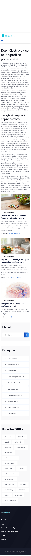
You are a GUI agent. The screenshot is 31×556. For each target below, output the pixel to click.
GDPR (3, 535)
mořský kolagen (10, 463)
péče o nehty (21, 447)
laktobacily (18, 442)
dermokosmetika (10, 500)
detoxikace (8, 453)
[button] (2, 40)
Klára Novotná (9, 212)
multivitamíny (9, 490)
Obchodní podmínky (8, 528)
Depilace (12, 414)
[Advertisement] (15, 16)
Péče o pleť (13, 358)
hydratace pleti (9, 484)
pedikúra (23, 484)
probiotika (21, 437)
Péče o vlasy (13, 407)
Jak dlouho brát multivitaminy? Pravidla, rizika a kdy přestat (14, 217)
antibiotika (18, 495)
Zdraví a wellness (15, 395)
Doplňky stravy (14, 383)
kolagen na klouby (10, 458)
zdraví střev (22, 490)
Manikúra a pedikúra (16, 377)
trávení (7, 495)
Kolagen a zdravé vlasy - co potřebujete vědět (12, 305)
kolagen (21, 468)
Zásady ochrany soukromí (10, 532)
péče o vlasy (9, 468)
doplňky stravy (9, 479)
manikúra (8, 447)
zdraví (7, 442)
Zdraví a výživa (14, 364)
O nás (3, 524)
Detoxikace (13, 389)
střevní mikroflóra (10, 474)
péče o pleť (8, 437)
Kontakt (3, 539)
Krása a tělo (13, 401)
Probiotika (12, 371)
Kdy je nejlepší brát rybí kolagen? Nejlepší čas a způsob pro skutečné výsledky (15, 261)
